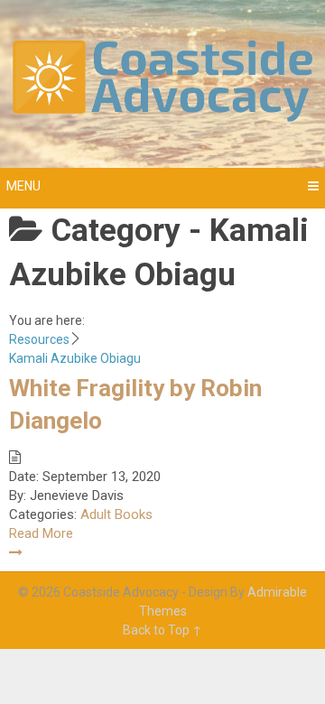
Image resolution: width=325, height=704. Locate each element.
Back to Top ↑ (162, 630)
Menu (23, 186)
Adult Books (116, 514)
